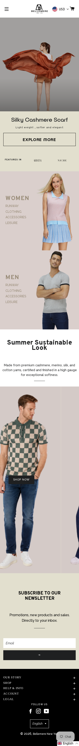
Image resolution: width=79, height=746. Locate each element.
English (37, 723)
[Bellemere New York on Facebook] (30, 711)
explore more (39, 139)
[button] (68, 743)
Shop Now (17, 479)
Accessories (15, 217)
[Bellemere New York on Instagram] (38, 711)
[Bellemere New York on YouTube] (46, 711)
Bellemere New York (46, 733)
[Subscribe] (39, 655)
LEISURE (11, 222)
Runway (12, 206)
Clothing (13, 211)
